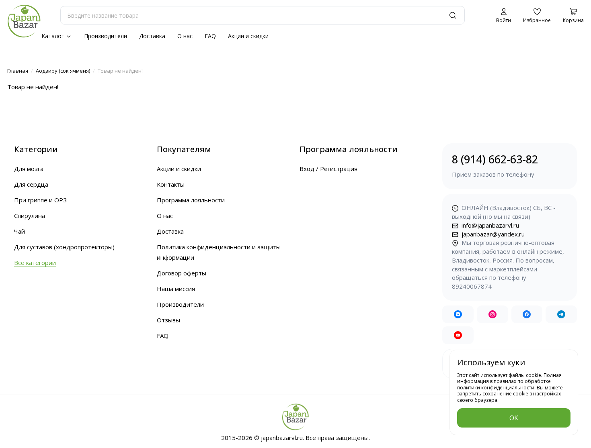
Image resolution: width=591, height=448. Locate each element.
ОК (513, 417)
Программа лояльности (191, 200)
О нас (185, 36)
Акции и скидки (248, 36)
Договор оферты (181, 273)
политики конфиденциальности (495, 387)
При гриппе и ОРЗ (40, 200)
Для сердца (31, 184)
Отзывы (168, 320)
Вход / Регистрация (328, 169)
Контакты (171, 184)
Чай (19, 231)
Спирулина (29, 216)
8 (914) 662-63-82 (495, 165)
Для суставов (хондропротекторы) (64, 247)
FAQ (210, 36)
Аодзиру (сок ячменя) (63, 70)
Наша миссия (176, 289)
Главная (17, 70)
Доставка (152, 36)
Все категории (35, 263)
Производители (105, 36)
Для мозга (28, 169)
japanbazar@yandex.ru (492, 234)
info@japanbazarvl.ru (489, 225)
